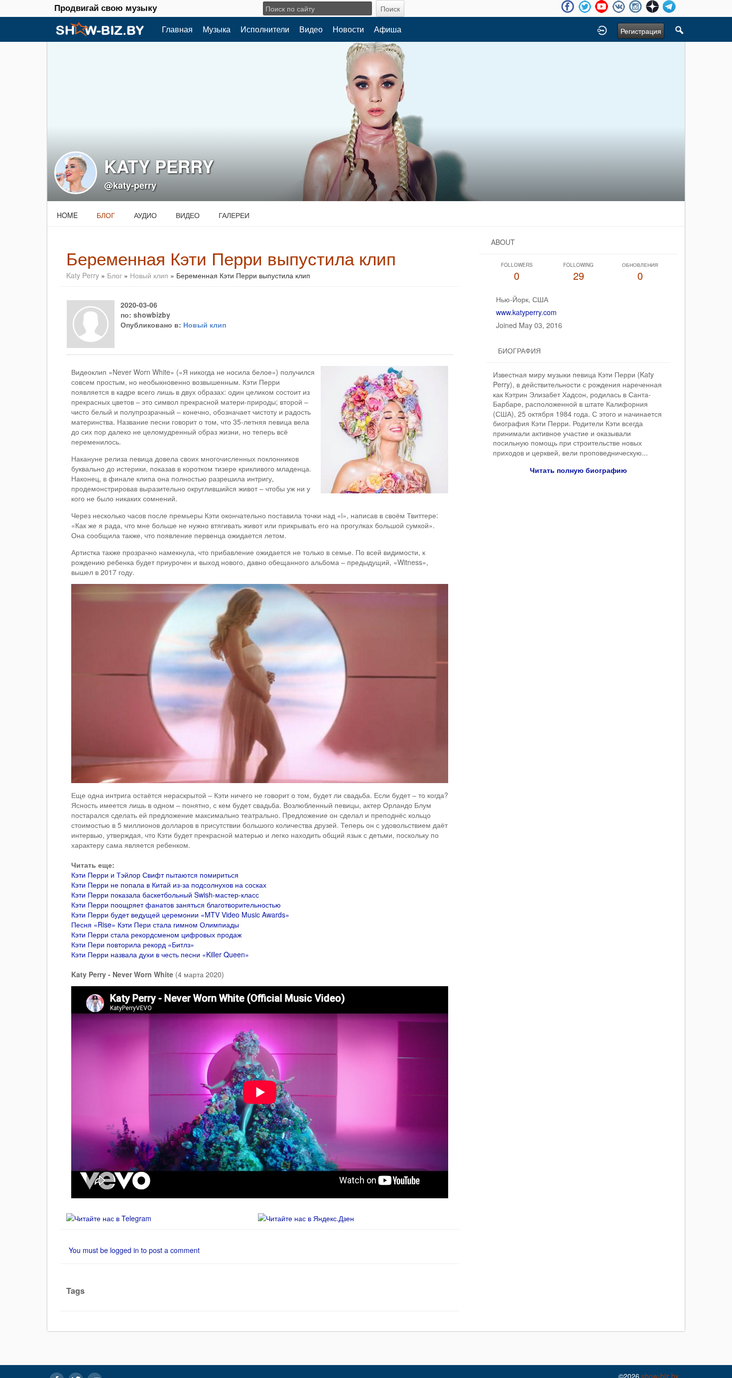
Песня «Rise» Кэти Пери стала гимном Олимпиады (155, 924)
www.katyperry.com (526, 312)
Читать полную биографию (578, 470)
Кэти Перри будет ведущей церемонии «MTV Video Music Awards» (180, 914)
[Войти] (602, 29)
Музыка (217, 29)
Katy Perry (82, 275)
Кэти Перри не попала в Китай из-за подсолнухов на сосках (168, 885)
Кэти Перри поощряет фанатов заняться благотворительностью (176, 905)
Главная (177, 29)
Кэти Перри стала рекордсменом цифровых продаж (156, 934)
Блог (106, 215)
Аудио (145, 215)
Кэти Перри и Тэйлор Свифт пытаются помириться (155, 875)
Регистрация (640, 31)
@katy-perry (130, 185)
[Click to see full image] (366, 120)
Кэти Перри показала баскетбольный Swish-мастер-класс (165, 895)
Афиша (387, 29)
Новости (348, 29)
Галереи (234, 215)
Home (67, 215)
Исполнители (265, 29)
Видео (311, 29)
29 (578, 272)
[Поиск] (680, 29)
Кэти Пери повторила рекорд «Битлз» (132, 944)
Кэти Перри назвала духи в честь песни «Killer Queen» (160, 954)
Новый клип (149, 275)
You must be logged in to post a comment (134, 1250)
